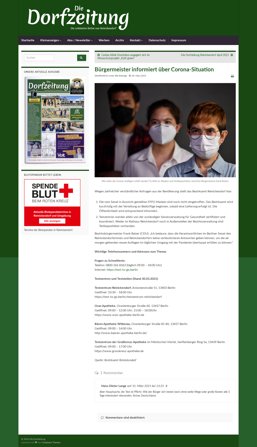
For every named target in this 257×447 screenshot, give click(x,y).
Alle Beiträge (121, 76)
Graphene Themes (51, 442)
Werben (104, 40)
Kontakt (135, 40)
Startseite (27, 40)
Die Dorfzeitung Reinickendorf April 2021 (205, 55)
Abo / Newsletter (79, 40)
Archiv (119, 40)
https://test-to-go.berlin (122, 269)
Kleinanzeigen (50, 40)
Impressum (178, 40)
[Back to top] (248, 438)
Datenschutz (157, 40)
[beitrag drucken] (232, 76)
